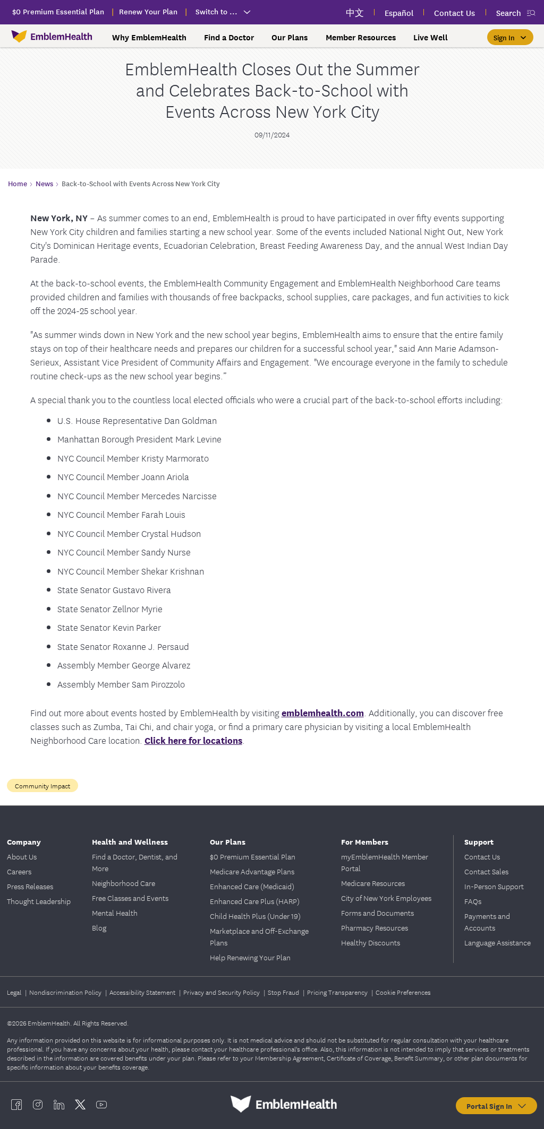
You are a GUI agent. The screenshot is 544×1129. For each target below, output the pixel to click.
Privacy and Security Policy (222, 992)
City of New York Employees (386, 898)
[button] (510, 37)
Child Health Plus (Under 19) (255, 916)
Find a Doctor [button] (229, 37)
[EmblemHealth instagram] (37, 1104)
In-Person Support (494, 886)
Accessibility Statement (143, 992)
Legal (15, 992)
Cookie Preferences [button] (403, 992)
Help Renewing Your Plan (250, 957)
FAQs (472, 901)
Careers (19, 871)
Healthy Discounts (370, 942)
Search (508, 12)
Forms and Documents (377, 912)
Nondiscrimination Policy (66, 992)
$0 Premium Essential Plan (252, 856)
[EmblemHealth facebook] (16, 1104)
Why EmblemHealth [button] (149, 37)
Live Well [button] (430, 37)
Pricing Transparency (338, 992)
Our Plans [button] (289, 37)
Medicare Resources (373, 883)
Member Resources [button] (361, 37)
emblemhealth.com (323, 712)
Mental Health (115, 912)
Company (24, 841)
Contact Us (482, 856)
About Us (22, 856)
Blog (99, 927)
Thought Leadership (39, 901)
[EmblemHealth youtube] (101, 1104)
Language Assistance (497, 942)
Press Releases (30, 886)
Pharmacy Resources (374, 927)
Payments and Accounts (487, 921)
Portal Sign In (491, 1105)
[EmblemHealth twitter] (80, 1104)
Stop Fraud (284, 992)
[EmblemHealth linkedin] (59, 1104)
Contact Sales (486, 871)
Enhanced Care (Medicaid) (252, 886)
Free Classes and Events (130, 898)
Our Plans (227, 841)
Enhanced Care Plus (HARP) (255, 901)
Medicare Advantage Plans (252, 871)
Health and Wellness (130, 841)
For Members (364, 841)
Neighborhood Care (123, 883)
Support (479, 841)
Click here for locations (193, 739)
